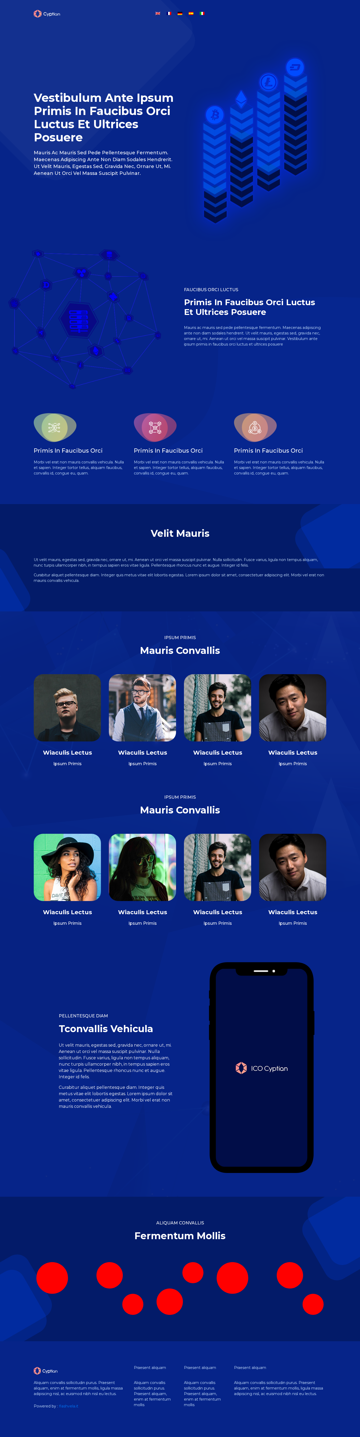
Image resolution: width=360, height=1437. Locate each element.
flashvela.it (68, 1406)
